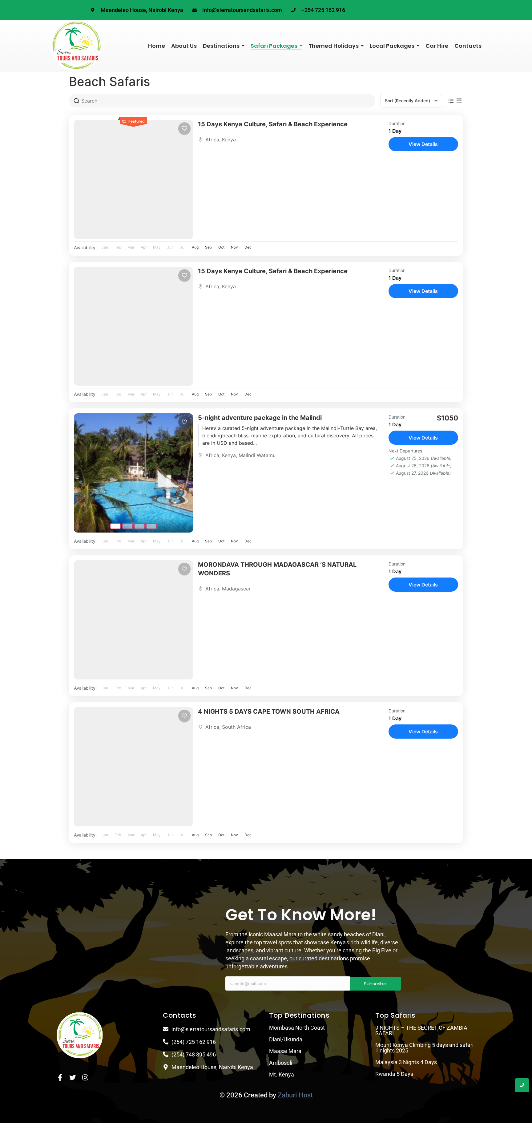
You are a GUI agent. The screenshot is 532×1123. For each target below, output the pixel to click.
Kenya (229, 139)
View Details (423, 144)
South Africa (236, 727)
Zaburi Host (295, 1095)
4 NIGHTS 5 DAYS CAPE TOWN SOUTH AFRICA (269, 711)
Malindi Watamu (257, 455)
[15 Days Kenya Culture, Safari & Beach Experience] (133, 179)
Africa (212, 139)
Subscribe (375, 983)
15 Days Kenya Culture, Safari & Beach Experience (273, 124)
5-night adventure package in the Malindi (260, 417)
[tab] (115, 526)
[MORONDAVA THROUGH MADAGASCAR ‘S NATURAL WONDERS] (133, 619)
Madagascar (236, 589)
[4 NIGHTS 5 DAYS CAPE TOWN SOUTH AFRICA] (133, 766)
